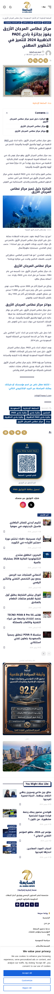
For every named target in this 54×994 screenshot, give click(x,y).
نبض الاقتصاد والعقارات (12, 22)
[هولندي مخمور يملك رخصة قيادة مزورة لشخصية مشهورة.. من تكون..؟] (10, 813)
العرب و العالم (27, 22)
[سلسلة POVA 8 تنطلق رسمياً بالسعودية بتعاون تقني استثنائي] (47, 635)
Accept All (27, 973)
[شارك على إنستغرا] (23, 505)
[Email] (40, 60)
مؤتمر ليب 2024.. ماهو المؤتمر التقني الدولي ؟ (35, 833)
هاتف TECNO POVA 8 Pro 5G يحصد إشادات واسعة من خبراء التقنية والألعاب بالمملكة (24, 618)
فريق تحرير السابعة (35, 52)
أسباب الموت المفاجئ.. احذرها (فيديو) (38, 850)
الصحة (14, 845)
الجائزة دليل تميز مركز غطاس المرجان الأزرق (29, 120)
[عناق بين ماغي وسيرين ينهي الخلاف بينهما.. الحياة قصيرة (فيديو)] (10, 793)
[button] (49, 7)
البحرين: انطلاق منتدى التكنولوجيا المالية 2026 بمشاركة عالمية (22, 558)
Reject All (27, 988)
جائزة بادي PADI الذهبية (38, 417)
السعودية (47, 22)
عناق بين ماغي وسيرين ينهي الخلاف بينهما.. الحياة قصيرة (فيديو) (35, 795)
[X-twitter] (32, 905)
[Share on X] (45, 60)
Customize (27, 980)
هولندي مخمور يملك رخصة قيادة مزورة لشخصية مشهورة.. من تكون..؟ (37, 815)
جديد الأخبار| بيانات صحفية (11, 835)
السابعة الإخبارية (31, 408)
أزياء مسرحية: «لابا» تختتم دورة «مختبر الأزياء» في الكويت (23, 540)
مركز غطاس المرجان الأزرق (33, 126)
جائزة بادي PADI (19, 413)
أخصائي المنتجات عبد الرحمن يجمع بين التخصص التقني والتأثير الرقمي (22, 578)
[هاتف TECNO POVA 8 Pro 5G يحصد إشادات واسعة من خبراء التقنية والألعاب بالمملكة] (47, 615)
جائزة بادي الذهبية (14, 417)
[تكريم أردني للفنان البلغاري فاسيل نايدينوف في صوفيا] (47, 522)
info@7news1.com (42, 396)
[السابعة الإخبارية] (27, 7)
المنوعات (13, 816)
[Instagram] (37, 905)
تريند (14, 796)
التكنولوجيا (12, 826)
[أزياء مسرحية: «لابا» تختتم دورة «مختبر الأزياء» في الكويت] (47, 539)
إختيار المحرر (12, 842)
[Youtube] (27, 905)
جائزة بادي (35, 413)
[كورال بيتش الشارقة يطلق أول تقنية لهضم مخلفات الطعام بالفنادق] (47, 595)
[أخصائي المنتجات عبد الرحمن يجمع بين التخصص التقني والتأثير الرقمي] (47, 575)
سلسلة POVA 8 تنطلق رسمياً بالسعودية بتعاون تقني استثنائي (24, 638)
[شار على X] (31, 505)
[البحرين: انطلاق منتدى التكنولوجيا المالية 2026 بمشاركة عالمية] (47, 555)
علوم (14, 852)
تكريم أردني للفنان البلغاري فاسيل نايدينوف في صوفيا (25, 524)
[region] (27, 970)
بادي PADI (8, 140)
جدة (33, 163)
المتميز (46, 413)
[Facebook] (17, 905)
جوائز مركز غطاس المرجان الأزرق (30, 131)
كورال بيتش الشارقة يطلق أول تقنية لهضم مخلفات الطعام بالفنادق (23, 598)
